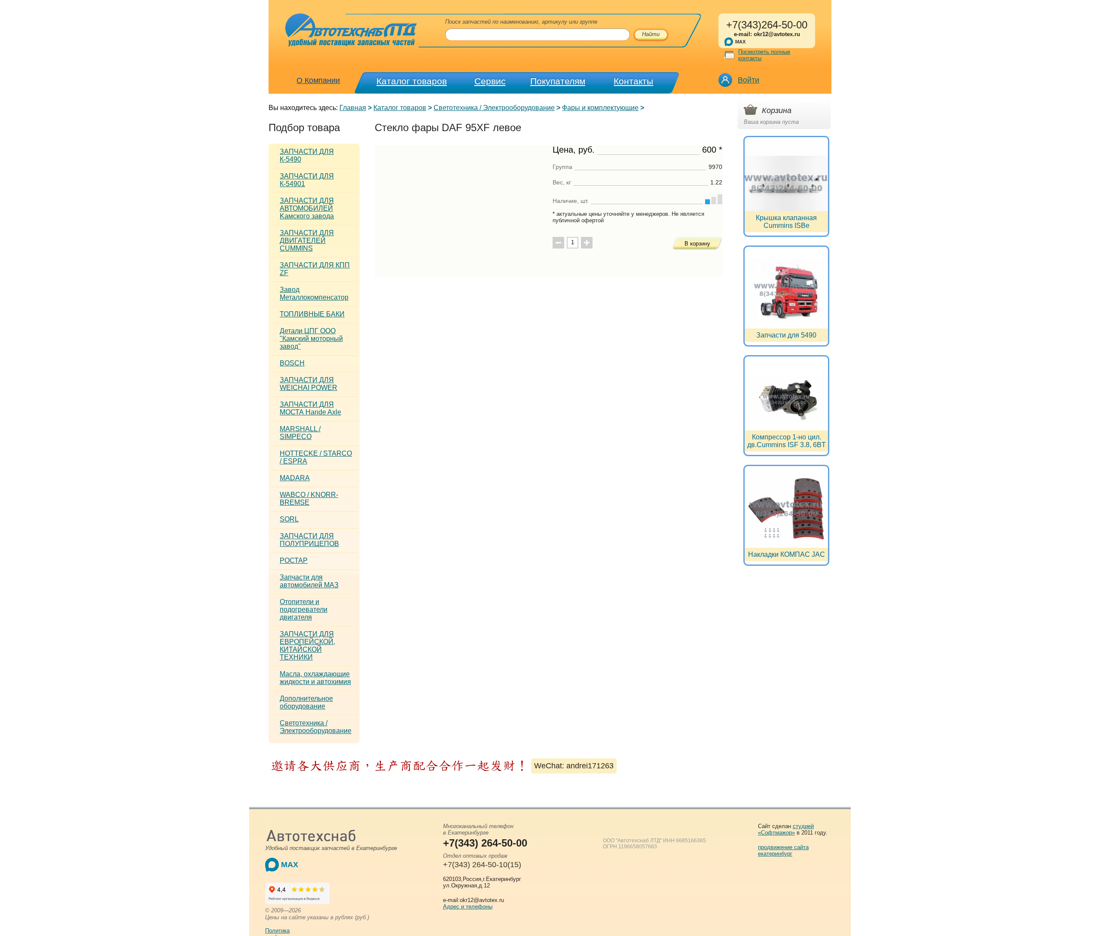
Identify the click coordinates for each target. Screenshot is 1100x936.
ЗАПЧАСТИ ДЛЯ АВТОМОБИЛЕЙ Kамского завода (307, 208)
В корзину (697, 243)
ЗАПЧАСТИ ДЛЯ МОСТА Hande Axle (310, 408)
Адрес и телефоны (467, 906)
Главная (352, 107)
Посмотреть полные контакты (764, 55)
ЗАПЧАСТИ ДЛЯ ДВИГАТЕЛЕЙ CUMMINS (307, 240)
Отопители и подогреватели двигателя (303, 609)
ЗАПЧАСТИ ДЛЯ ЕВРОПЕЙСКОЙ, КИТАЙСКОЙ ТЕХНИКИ (307, 645)
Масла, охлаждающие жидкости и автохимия (315, 677)
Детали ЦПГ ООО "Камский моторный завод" (311, 338)
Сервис (490, 81)
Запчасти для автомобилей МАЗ (309, 581)
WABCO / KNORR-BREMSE (309, 498)
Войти (748, 80)
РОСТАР (294, 560)
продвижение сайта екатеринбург (783, 850)
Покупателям (557, 81)
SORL (289, 519)
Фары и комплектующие (600, 107)
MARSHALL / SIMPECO (300, 432)
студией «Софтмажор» (786, 829)
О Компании (318, 80)
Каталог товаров (411, 81)
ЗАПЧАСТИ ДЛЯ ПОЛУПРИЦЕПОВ (309, 539)
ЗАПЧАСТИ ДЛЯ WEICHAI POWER (308, 383)
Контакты (633, 81)
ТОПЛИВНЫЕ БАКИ (312, 314)
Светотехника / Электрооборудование (494, 107)
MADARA (295, 478)
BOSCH (292, 363)
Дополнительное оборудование (306, 702)
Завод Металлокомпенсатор (314, 293)
